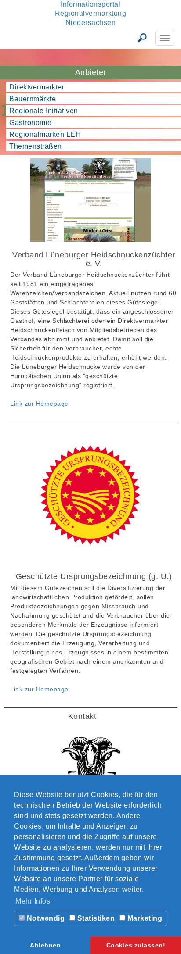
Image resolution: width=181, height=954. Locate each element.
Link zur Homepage (39, 403)
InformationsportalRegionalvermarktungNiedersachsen (91, 13)
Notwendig (45, 918)
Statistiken (95, 918)
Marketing (143, 918)
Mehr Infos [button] (32, 901)
